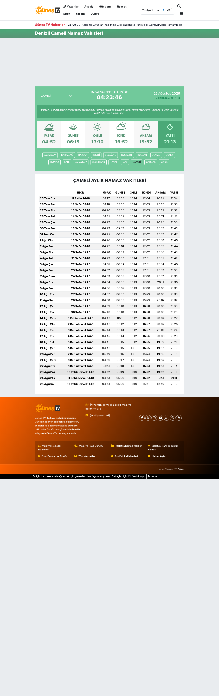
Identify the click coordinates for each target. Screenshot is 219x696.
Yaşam (80, 13)
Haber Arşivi (158, 456)
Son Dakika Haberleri (126, 456)
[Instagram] (154, 418)
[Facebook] (142, 418)
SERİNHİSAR (98, 162)
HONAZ (54, 162)
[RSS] (179, 418)
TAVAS (114, 162)
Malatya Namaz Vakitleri (129, 446)
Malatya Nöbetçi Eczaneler (49, 448)
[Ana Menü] (180, 14)
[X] (148, 418)
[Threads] (173, 418)
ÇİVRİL (164, 162)
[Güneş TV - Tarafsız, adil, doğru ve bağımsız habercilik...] (47, 10)
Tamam (152, 476)
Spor (66, 13)
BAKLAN (82, 155)
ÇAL (125, 162)
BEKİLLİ (96, 155)
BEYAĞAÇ (110, 155)
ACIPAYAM (50, 155)
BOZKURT (126, 155)
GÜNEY (169, 155)
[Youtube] (160, 418)
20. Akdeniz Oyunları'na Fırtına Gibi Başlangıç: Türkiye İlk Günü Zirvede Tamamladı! (125, 24)
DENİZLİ (156, 155)
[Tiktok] (166, 418)
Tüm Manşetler (86, 456)
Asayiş (88, 6)
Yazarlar (73, 6)
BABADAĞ (67, 155)
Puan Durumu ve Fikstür (54, 456)
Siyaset (122, 6)
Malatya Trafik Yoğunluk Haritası (163, 448)
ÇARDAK (151, 162)
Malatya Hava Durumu (91, 446)
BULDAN (142, 155)
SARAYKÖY (81, 162)
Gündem (105, 6)
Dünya (95, 13)
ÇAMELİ (136, 162)
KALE (66, 162)
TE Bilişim (179, 469)
